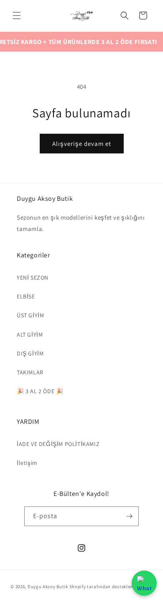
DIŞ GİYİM (30, 353)
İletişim (27, 463)
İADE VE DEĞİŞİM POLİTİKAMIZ (58, 444)
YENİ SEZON (32, 277)
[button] (17, 15)
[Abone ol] (129, 516)
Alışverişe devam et (81, 144)
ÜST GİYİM (30, 315)
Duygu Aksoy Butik (48, 586)
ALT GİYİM (30, 334)
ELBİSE (26, 296)
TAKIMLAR (30, 372)
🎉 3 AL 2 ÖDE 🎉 (40, 391)
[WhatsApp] (144, 583)
